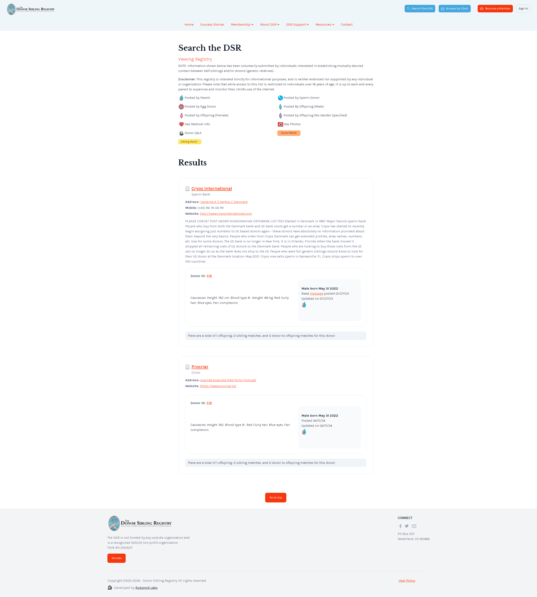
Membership (240, 24)
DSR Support (296, 24)
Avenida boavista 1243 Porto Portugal (228, 380)
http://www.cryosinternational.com (226, 214)
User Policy (407, 581)
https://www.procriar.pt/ (218, 386)
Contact (347, 24)
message (316, 293)
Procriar (200, 366)
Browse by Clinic (457, 8)
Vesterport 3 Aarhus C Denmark (224, 202)
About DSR (268, 24)
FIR (209, 276)
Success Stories (212, 24)
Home (189, 24)
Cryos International (212, 188)
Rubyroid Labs (147, 588)
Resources (323, 24)
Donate (117, 558)
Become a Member (497, 8)
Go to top (276, 497)
